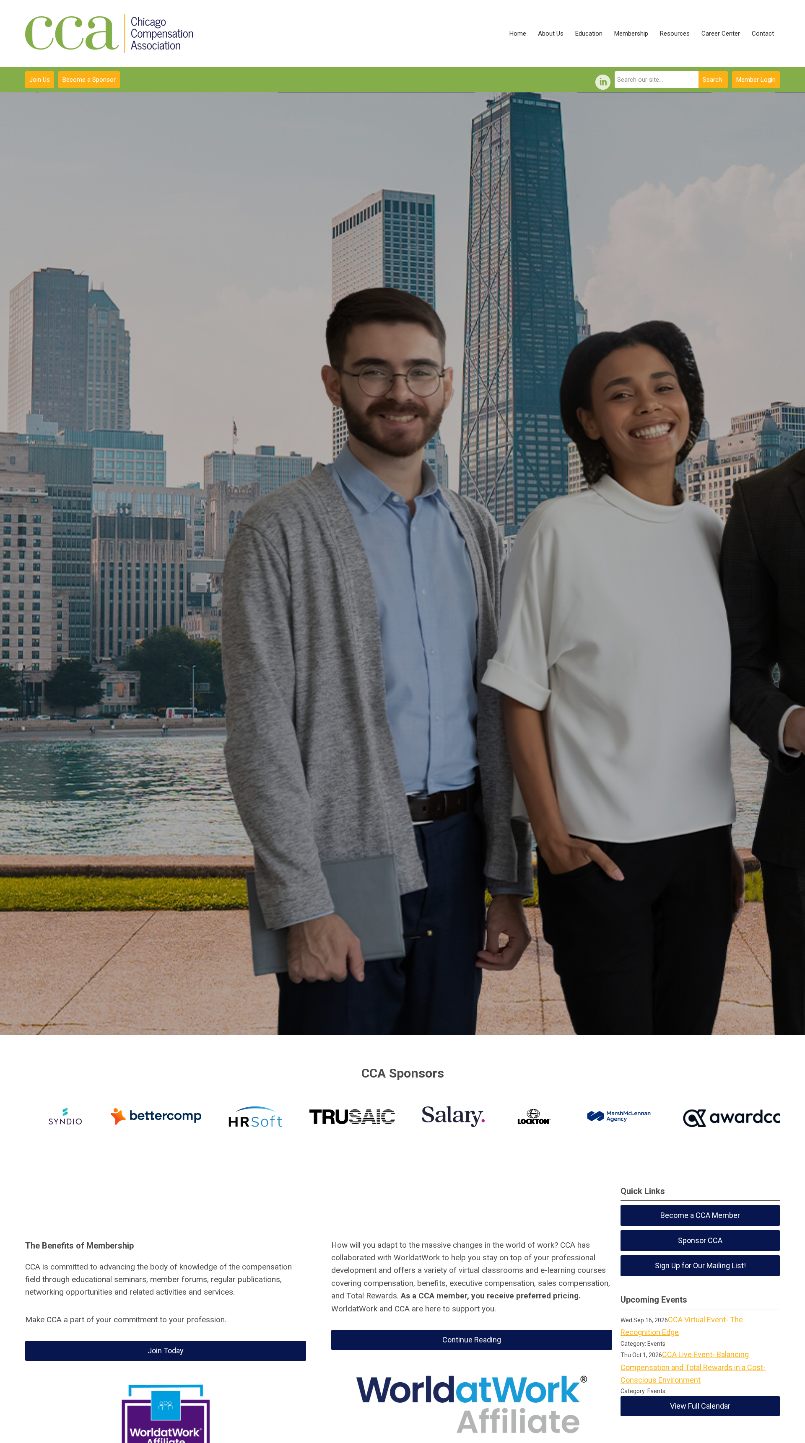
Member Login (756, 79)
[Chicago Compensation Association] (109, 33)
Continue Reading (471, 1339)
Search (712, 79)
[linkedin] (602, 82)
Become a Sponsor (89, 79)
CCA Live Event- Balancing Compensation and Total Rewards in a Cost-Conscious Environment (693, 1367)
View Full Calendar (700, 1406)
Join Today (166, 1350)
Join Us (39, 79)
